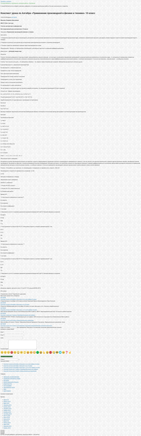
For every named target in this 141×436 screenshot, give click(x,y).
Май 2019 (6, 399)
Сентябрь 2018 (8, 414)
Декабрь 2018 (7, 408)
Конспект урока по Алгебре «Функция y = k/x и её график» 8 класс (22, 367)
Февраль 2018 (7, 426)
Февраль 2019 (7, 405)
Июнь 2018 (7, 419)
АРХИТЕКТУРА (8, 384)
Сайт (2, 338)
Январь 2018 (7, 428)
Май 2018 (6, 421)
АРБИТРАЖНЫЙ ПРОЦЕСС (11, 382)
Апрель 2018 (7, 422)
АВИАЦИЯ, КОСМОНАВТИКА (11, 377)
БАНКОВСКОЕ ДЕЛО (9, 387)
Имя (2, 332)
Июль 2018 (7, 417)
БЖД (5, 389)
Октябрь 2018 (7, 412)
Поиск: (3, 359)
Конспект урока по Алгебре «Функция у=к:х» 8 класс (18, 365)
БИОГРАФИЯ (7, 391)
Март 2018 (6, 424)
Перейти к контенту (6, 1)
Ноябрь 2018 (7, 410)
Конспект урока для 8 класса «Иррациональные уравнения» (20, 371)
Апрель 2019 (7, 401)
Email (2, 335)
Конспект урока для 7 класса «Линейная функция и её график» (21, 369)
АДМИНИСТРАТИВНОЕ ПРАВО (12, 378)
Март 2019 (6, 403)
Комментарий (4, 349)
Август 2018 (7, 415)
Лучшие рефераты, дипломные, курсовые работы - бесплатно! (18, 3)
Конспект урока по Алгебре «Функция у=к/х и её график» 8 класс (21, 364)
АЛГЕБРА (14, 17)
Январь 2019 (7, 406)
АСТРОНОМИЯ (8, 385)
